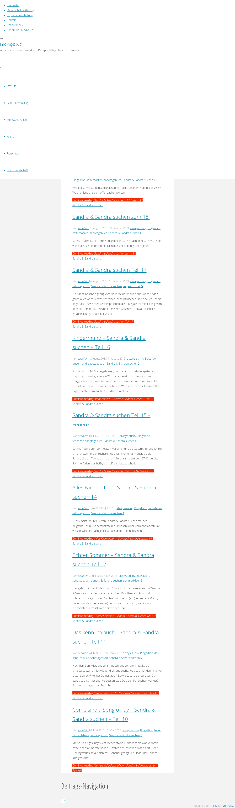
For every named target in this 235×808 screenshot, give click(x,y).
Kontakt (10, 136)
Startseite (11, 86)
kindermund (79, 363)
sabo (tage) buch (11, 44)
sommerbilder (131, 580)
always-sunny (138, 228)
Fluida (213, 805)
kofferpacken (95, 180)
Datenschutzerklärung (17, 103)
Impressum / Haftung (17, 120)
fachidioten (155, 508)
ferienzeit (78, 441)
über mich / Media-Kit (17, 170)
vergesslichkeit (132, 286)
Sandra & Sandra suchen (137, 180)
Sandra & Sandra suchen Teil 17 (109, 269)
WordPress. (227, 805)
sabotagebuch (112, 180)
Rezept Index (13, 153)
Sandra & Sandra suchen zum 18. (111, 216)
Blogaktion (78, 180)
